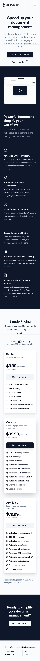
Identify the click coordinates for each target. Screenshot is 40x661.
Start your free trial (18, 54)
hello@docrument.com (14, 582)
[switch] (20, 342)
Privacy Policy (27, 653)
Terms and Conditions (9, 653)
